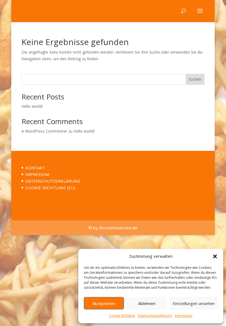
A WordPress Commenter (44, 131)
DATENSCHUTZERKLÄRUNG (52, 181)
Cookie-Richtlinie (122, 315)
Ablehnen (146, 303)
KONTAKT (35, 167)
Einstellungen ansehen (194, 303)
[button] (215, 256)
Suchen (195, 79)
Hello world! (31, 106)
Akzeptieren (103, 303)
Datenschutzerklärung (155, 315)
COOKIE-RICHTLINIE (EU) (50, 187)
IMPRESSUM (37, 174)
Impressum (183, 315)
